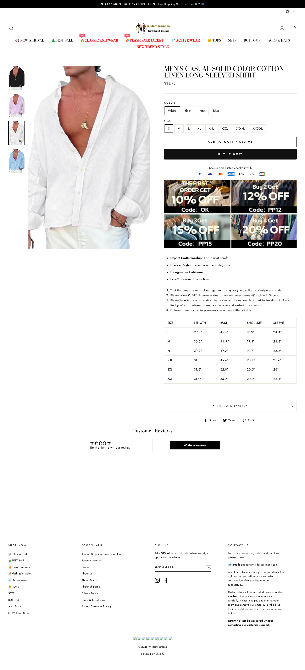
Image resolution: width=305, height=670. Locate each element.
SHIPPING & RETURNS (230, 406)
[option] (152, 4)
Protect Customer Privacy (96, 606)
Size (167, 120)
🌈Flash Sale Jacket (144, 40)
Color (169, 102)
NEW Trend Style (153, 46)
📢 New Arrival (29, 40)
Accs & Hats (279, 40)
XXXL (225, 128)
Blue (216, 110)
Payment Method (91, 560)
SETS (232, 40)
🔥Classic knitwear (99, 40)
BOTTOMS (252, 40)
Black (188, 110)
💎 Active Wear (185, 40)
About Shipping (91, 587)
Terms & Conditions (93, 600)
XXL (211, 128)
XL (199, 128)
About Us (87, 574)
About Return (89, 580)
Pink (202, 110)
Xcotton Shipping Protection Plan (101, 554)
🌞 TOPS (214, 40)
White (172, 110)
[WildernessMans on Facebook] (166, 580)
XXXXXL (258, 128)
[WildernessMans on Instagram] (157, 580)
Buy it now (230, 154)
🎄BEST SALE (62, 40)
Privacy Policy (90, 593)
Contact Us (88, 567)
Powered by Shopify (152, 654)
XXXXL (240, 128)
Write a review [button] (194, 445)
